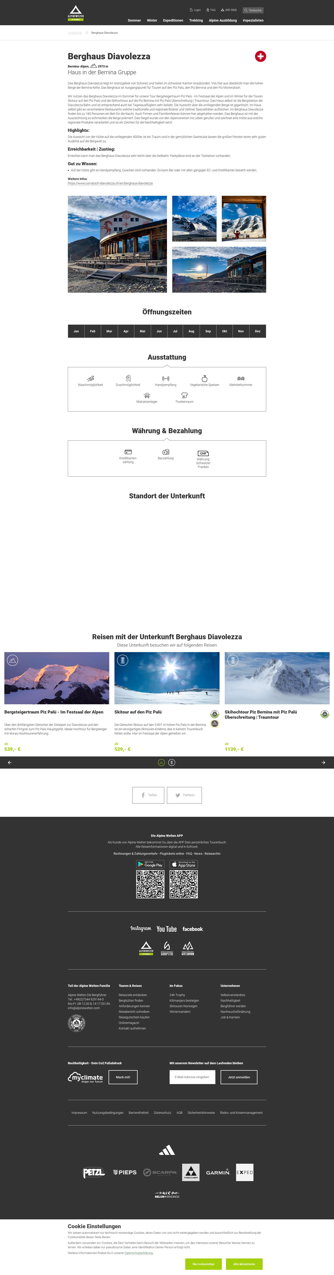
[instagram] (140, 932)
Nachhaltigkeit (230, 1000)
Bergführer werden (233, 1006)
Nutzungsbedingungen (108, 1112)
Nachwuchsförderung (235, 1011)
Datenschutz (162, 1112)
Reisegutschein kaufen (134, 1017)
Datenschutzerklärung (139, 1253)
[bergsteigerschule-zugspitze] (167, 954)
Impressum (79, 1112)
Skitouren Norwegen (183, 1006)
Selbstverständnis (233, 995)
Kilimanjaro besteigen (184, 1000)
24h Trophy (177, 995)
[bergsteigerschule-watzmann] (188, 954)
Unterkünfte (75, 32)
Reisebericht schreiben (134, 1011)
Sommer (134, 20)
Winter (152, 20)
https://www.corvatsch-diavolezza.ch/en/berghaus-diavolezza (110, 183)
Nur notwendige (203, 1264)
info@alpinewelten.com (84, 1008)
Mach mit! (123, 1077)
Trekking (196, 20)
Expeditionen (173, 20)
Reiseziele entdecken (133, 995)
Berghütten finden (131, 1000)
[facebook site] (193, 931)
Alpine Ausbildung (223, 20)
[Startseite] (76, 13)
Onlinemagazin (129, 1023)
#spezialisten (253, 20)
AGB (179, 1112)
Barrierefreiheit (139, 1112)
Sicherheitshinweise (201, 1112)
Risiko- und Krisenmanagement (241, 1112)
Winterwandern (180, 1011)
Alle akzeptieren (244, 1264)
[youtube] (167, 932)
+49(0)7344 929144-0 (89, 999)
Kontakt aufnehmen (132, 1028)
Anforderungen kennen (134, 1006)
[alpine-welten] (146, 954)
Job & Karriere (230, 1017)
